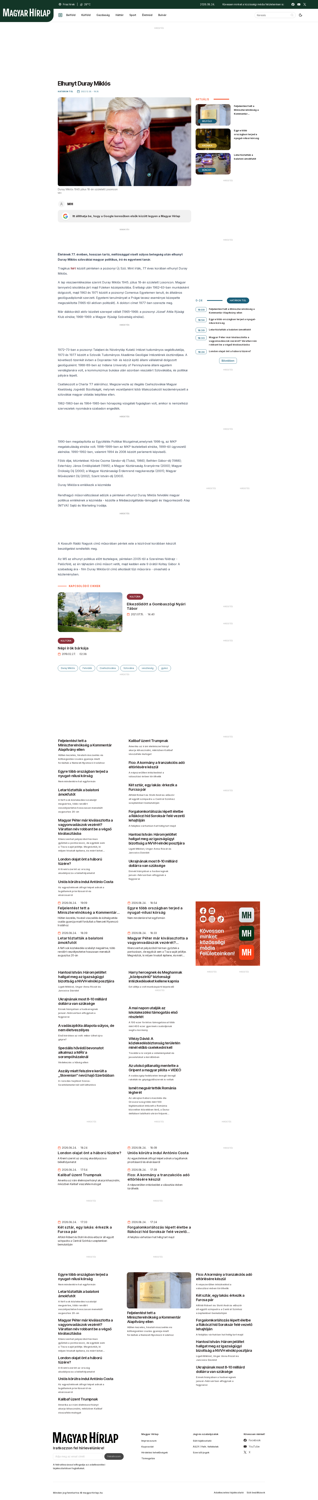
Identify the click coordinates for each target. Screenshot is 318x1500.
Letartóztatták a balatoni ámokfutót (245, 156)
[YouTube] (298, 4)
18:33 (201, 337)
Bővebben (228, 360)
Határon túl (238, 300)
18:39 (201, 330)
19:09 (201, 309)
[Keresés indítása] (292, 15)
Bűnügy (206, 170)
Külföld (86, 15)
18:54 (201, 319)
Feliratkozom (114, 1456)
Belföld (70, 15)
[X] (304, 4)
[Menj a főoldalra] (26, 12)
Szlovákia (128, 668)
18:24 (201, 351)
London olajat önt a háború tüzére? (230, 351)
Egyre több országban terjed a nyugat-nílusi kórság (246, 134)
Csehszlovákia (108, 668)
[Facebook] (293, 4)
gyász (164, 668)
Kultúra (135, 596)
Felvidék (87, 668)
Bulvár (162, 15)
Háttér (119, 15)
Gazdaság (103, 15)
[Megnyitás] (60, 15)
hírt (73, 268)
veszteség (147, 668)
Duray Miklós (68, 668)
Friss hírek (69, 4)
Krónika (207, 145)
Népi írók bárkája (73, 648)
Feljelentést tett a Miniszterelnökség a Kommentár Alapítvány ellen (246, 112)
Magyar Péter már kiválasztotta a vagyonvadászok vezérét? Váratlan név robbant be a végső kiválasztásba (233, 341)
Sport (132, 15)
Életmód (147, 15)
